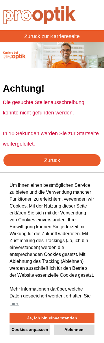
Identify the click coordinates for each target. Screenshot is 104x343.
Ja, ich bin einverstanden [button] (52, 318)
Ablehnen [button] (73, 329)
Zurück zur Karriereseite (52, 36)
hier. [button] (14, 303)
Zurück (52, 160)
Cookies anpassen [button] (30, 329)
